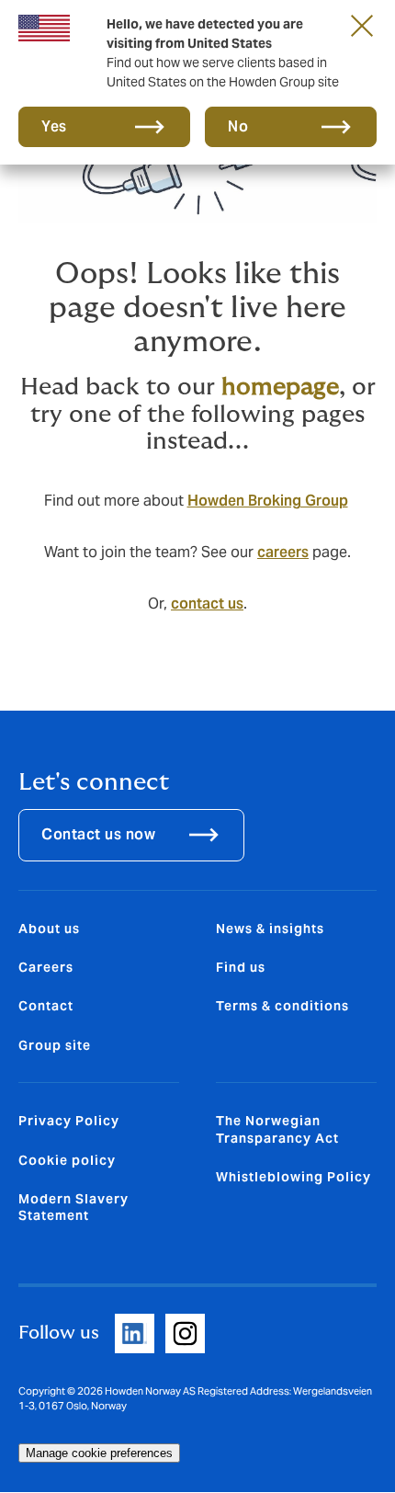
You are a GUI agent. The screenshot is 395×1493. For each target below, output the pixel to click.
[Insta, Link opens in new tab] (185, 1333)
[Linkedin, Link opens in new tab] (134, 1333)
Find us (240, 967)
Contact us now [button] (98, 834)
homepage (280, 387)
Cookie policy (67, 1160)
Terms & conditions (282, 1005)
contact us (207, 603)
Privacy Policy (68, 1120)
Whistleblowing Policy (293, 1176)
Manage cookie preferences (99, 1453)
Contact (45, 1005)
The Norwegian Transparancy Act (277, 1128)
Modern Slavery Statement (73, 1207)
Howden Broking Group (267, 500)
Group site (54, 1045)
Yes (54, 126)
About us (49, 928)
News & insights (270, 928)
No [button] (238, 126)
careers (283, 552)
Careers (45, 967)
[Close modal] (362, 25)
